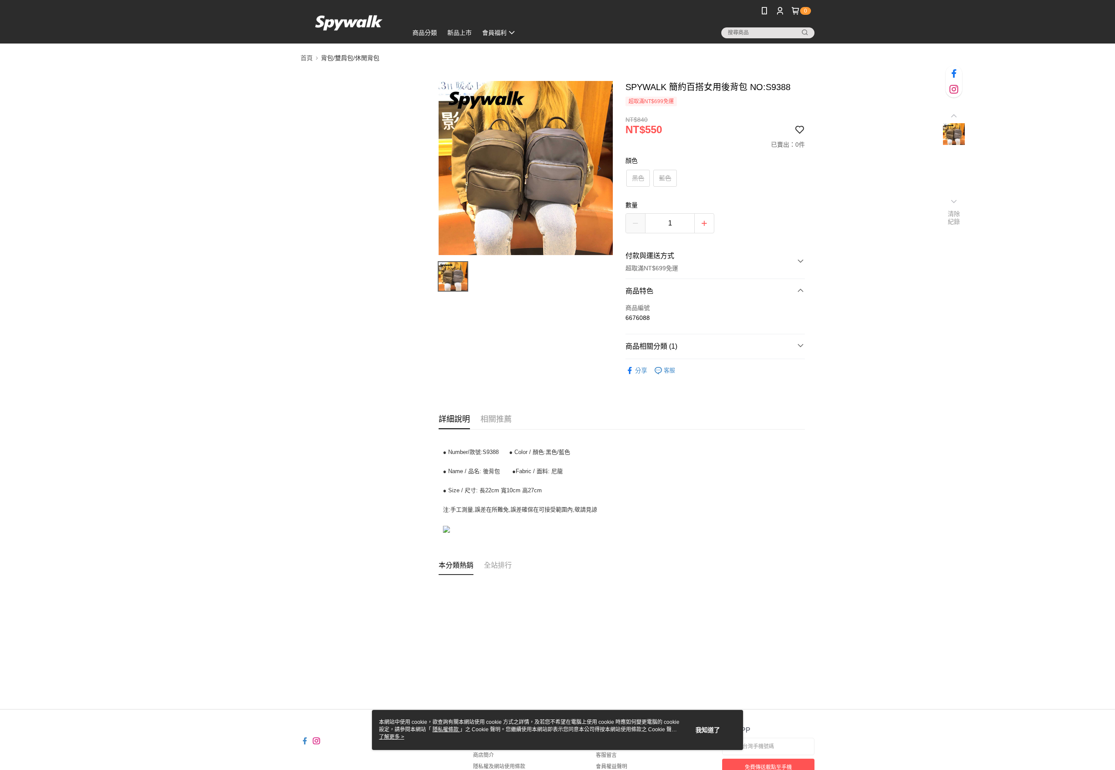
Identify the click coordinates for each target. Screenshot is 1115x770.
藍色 (665, 178)
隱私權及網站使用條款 (499, 766)
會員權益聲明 (611, 766)
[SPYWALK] (349, 23)
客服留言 (606, 755)
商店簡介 (483, 755)
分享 (641, 370)
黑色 (638, 178)
